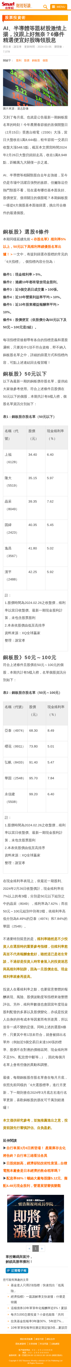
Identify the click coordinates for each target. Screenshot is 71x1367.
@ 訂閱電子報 (17, 1270)
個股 (45, 60)
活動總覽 (55, 1344)
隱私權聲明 (21, 1344)
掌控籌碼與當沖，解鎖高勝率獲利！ (19, 1259)
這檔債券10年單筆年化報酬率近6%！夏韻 (39, 1308)
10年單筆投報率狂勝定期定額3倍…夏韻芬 (39, 1327)
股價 (26, 60)
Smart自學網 (9, 6)
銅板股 (36, 60)
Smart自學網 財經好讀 (24, 6)
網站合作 (51, 1339)
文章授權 (33, 1344)
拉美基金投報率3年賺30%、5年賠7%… (37, 1321)
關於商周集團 (26, 1339)
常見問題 (44, 1344)
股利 (18, 60)
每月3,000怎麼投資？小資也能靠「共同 (37, 1314)
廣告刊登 (39, 1339)
